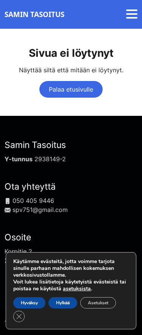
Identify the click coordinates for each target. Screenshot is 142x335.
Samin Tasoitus (35, 145)
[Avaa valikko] (131, 14)
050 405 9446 (33, 200)
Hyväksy (29, 303)
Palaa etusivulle (71, 89)
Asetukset (98, 303)
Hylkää (63, 303)
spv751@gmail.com (40, 209)
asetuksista (77, 288)
